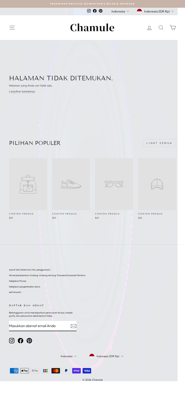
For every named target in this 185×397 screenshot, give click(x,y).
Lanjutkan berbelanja (22, 91)
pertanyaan (15, 292)
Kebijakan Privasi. (18, 281)
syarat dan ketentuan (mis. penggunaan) (29, 269)
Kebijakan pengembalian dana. (25, 286)
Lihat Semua (159, 143)
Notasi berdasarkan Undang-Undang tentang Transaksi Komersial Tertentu (47, 275)
